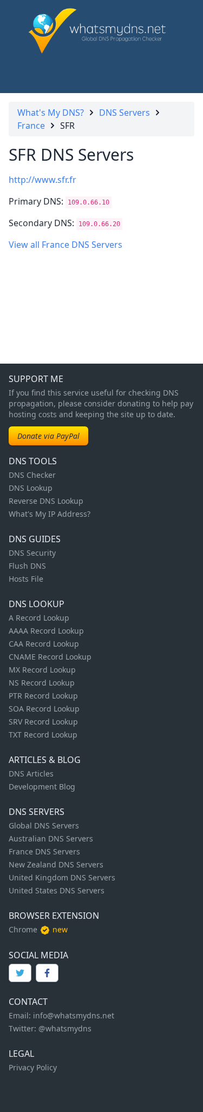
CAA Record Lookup (44, 644)
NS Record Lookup (42, 682)
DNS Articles (31, 773)
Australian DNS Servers (51, 838)
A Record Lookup (39, 618)
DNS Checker (32, 475)
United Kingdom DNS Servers (62, 877)
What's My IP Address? (49, 514)
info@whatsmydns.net (73, 1015)
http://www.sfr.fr (42, 180)
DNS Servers (124, 113)
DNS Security (32, 553)
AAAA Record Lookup (46, 631)
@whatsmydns (64, 1028)
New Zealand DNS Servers (56, 864)
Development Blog (42, 786)
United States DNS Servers (56, 890)
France (31, 125)
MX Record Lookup (42, 669)
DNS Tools (33, 461)
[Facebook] (47, 973)
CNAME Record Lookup (50, 657)
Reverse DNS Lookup (46, 501)
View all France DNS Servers (65, 245)
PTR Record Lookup (43, 695)
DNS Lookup (31, 488)
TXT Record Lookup (43, 734)
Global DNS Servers (44, 825)
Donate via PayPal (48, 436)
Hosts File (26, 579)
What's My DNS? (50, 113)
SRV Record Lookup (43, 721)
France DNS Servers (44, 851)
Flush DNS (27, 566)
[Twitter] (20, 973)
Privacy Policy (33, 1067)
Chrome (23, 929)
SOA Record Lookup (44, 708)
